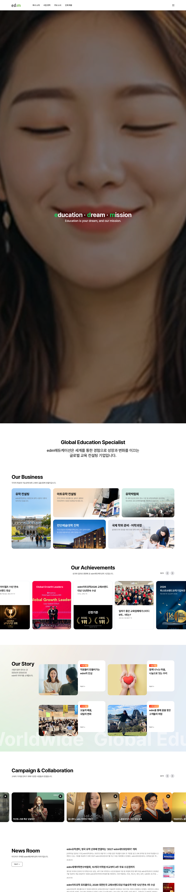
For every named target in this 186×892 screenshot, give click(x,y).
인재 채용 (68, 5)
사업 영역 (46, 5)
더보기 (16, 864)
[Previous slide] (167, 573)
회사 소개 (36, 5)
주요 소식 (57, 5)
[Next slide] (172, 573)
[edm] (16, 5)
